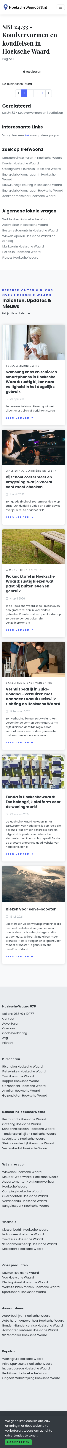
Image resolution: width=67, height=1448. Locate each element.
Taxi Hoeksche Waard (18, 1076)
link (27, 135)
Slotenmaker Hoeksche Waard (24, 1335)
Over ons (8, 1028)
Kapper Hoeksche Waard (20, 1081)
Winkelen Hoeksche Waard (22, 1172)
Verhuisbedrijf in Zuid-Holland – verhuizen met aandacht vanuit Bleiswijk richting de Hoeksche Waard (33, 696)
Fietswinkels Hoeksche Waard (24, 1071)
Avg (5, 1038)
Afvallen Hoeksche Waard (21, 1090)
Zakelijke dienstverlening (29, 683)
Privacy (7, 1043)
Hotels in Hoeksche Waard (21, 252)
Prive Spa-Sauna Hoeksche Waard (27, 1364)
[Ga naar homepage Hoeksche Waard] (24, 7)
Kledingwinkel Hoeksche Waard (25, 1282)
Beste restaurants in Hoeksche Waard (30, 230)
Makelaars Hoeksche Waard (22, 1249)
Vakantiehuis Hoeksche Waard (24, 1201)
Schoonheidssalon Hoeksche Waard (28, 1129)
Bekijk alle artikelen (14, 313)
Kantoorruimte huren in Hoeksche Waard (32, 158)
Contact (8, 1019)
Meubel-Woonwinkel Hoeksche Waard (30, 1177)
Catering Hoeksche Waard (21, 1124)
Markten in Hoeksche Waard (23, 246)
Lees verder (17, 417)
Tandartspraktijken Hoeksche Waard (29, 1134)
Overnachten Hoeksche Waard (25, 1196)
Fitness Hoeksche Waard (20, 257)
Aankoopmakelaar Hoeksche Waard (28, 196)
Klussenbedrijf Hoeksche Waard (25, 1229)
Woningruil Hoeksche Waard (22, 1359)
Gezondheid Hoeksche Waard (24, 1086)
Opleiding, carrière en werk (31, 471)
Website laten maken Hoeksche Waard (31, 1287)
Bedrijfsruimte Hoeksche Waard (25, 1373)
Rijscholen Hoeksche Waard (22, 1066)
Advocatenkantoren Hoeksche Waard (30, 1330)
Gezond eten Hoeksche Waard (24, 1095)
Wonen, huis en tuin (24, 570)
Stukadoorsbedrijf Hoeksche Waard (28, 1143)
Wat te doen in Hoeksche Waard (26, 219)
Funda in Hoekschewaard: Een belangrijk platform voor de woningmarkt (33, 801)
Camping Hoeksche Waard (22, 1191)
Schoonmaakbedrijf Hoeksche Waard (29, 1244)
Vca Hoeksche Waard (18, 1277)
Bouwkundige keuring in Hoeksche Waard (32, 185)
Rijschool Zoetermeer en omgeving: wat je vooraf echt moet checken (29, 482)
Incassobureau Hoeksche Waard (26, 1368)
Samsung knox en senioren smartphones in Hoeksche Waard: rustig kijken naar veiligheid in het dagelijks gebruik (31, 381)
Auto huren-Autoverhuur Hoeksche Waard (33, 1320)
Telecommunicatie (22, 366)
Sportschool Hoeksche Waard (24, 1292)
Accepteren (18, 1442)
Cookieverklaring (14, 1033)
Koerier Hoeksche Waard (20, 163)
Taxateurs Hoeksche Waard (22, 1239)
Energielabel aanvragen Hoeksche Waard (32, 190)
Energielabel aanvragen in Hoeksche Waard (29, 177)
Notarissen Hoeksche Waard (23, 1234)
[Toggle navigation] (61, 7)
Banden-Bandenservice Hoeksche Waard (32, 1325)
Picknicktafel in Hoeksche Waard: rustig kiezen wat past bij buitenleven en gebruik (30, 584)
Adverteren (10, 1023)
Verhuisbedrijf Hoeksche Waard (25, 1148)
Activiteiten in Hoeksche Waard (25, 225)
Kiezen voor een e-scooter (31, 909)
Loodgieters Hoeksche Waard (23, 1138)
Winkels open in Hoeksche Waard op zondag (28, 238)
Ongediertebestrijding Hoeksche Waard (31, 1378)
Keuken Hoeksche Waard (20, 1273)
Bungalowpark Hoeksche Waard (25, 1206)
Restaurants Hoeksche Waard (24, 1119)
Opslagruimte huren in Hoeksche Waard (31, 169)
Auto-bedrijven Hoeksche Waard (26, 1316)
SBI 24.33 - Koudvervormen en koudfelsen (32, 113)
